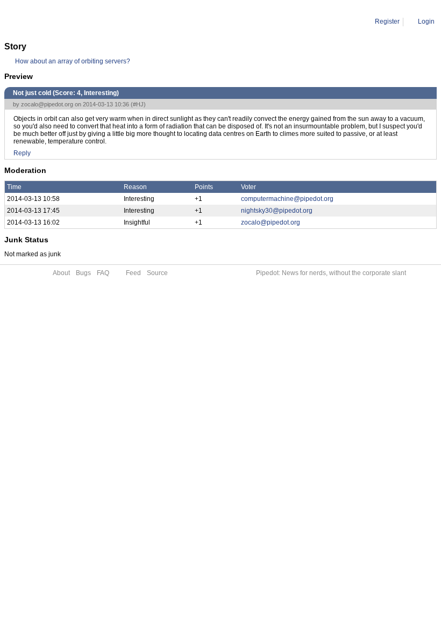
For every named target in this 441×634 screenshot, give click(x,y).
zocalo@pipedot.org (47, 104)
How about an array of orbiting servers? (72, 61)
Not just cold (99, 21)
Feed (133, 273)
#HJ (138, 104)
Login (426, 21)
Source (157, 273)
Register (387, 21)
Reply (22, 153)
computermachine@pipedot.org (287, 199)
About (61, 273)
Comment (59, 21)
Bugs (83, 273)
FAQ (103, 273)
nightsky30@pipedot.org (276, 210)
